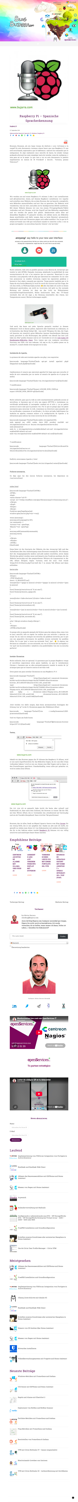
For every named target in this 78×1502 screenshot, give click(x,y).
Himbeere (34, 133)
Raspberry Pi (40, 133)
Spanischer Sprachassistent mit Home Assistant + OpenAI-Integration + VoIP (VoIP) (61, 866)
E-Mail (12, 1131)
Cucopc (62, 823)
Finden (63, 936)
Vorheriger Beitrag (17, 902)
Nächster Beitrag (61, 902)
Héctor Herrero (29, 915)
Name (12, 1124)
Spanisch (21, 133)
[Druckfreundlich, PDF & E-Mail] (66, 142)
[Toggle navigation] (37, 43)
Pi (30, 133)
